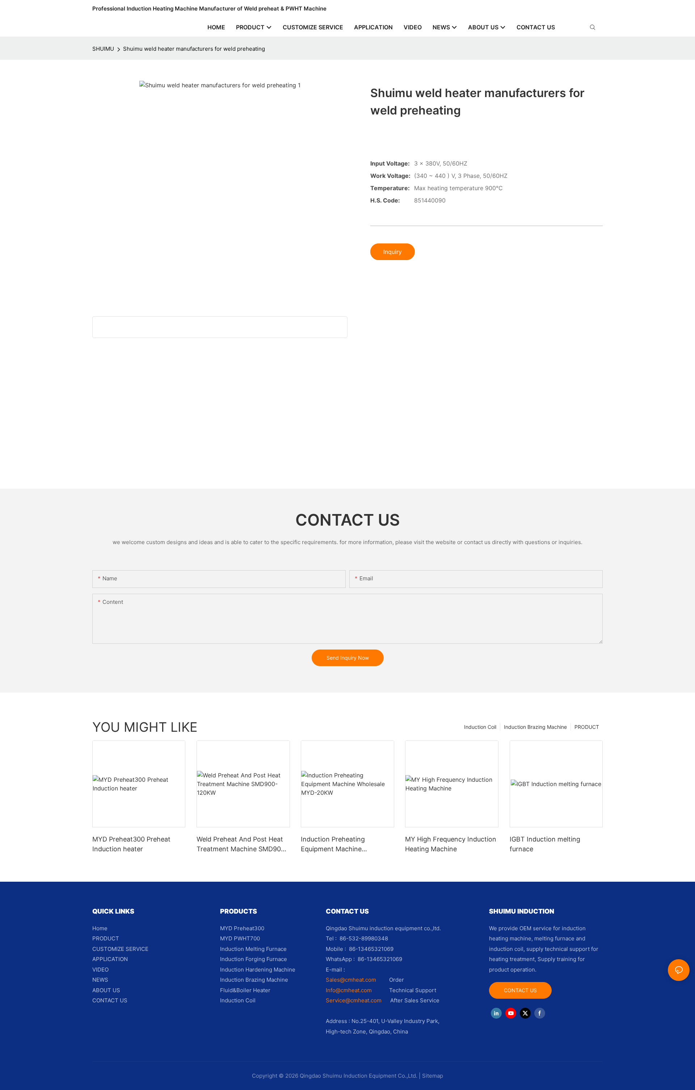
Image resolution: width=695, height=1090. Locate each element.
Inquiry (392, 251)
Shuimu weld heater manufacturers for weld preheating (194, 48)
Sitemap (432, 1075)
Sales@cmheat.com (351, 979)
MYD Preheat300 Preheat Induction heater (131, 844)
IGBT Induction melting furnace (545, 844)
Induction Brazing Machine (535, 727)
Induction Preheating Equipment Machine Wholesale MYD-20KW (335, 844)
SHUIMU (103, 48)
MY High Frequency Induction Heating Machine (450, 844)
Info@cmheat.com (349, 990)
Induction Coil (480, 727)
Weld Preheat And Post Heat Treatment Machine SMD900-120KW (242, 844)
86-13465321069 (380, 959)
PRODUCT (586, 727)
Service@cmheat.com (354, 1000)
